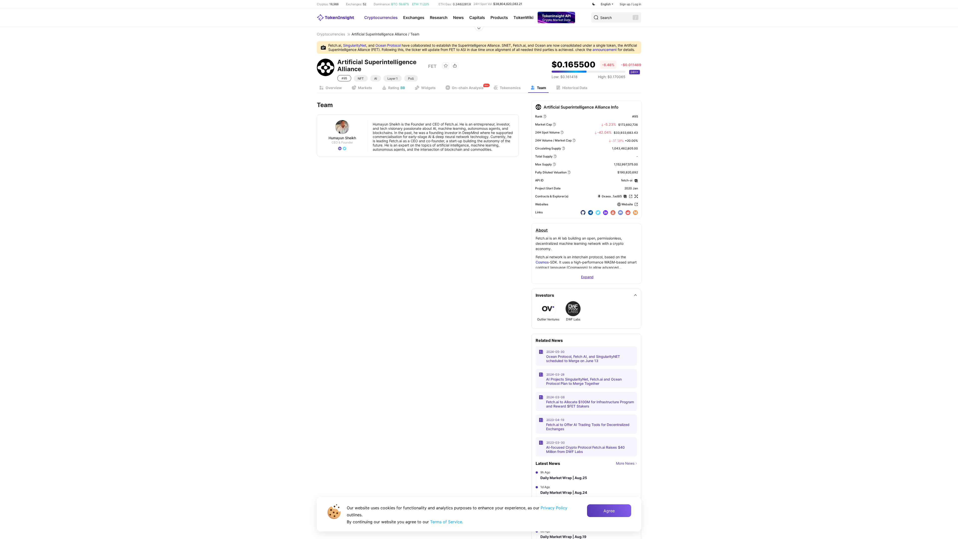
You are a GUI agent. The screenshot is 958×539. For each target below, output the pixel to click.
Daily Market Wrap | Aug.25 (563, 478)
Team (541, 88)
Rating (396, 88)
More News (625, 463)
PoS (411, 78)
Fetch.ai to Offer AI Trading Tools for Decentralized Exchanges (587, 426)
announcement (605, 49)
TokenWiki (523, 17)
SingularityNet (354, 45)
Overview (334, 88)
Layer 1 (392, 78)
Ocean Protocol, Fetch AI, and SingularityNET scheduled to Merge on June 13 (583, 358)
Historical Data (574, 88)
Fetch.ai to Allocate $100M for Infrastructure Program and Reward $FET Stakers (590, 404)
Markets (365, 88)
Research (439, 17)
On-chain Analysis (467, 88)
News (458, 17)
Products (499, 17)
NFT (361, 78)
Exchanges (413, 17)
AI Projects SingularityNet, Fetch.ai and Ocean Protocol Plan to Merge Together (584, 381)
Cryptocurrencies (381, 17)
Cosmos (542, 262)
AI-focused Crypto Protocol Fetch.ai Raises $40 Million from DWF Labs (585, 449)
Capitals (477, 17)
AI (375, 78)
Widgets (428, 88)
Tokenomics (510, 88)
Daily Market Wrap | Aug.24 (563, 492)
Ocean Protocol (388, 45)
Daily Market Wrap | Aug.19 (563, 537)
